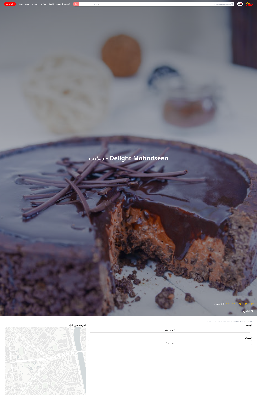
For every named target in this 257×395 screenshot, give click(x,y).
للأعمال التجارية (47, 4)
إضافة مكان (9, 4)
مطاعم (235, 321)
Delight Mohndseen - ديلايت (218, 321)
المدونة (35, 4)
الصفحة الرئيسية (63, 4)
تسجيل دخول (23, 4)
